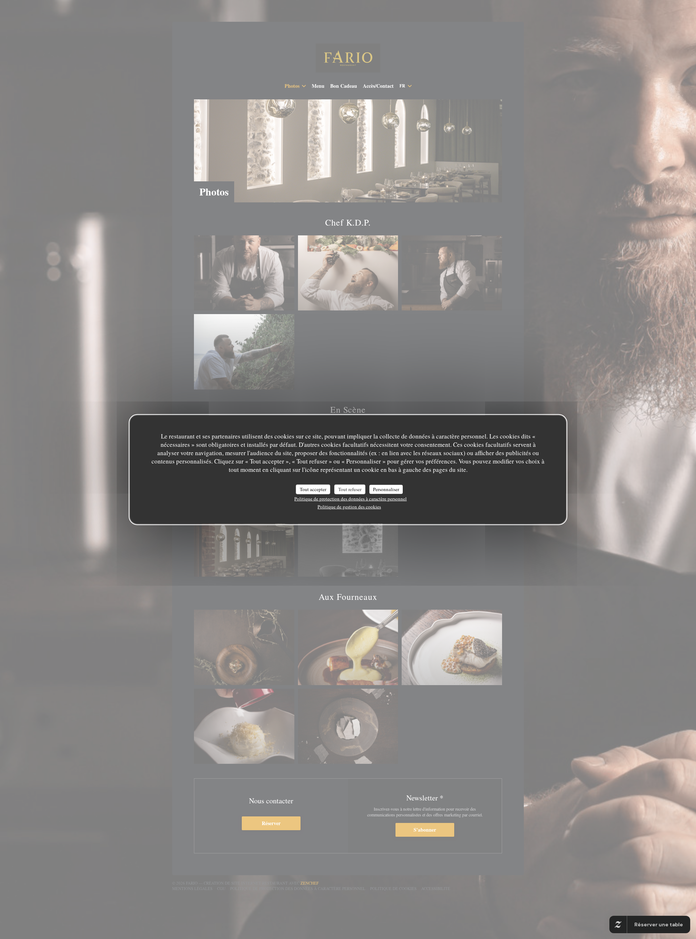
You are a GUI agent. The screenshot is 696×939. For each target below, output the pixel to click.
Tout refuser (349, 489)
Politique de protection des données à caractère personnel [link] (350, 498)
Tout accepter (313, 489)
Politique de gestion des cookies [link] (349, 506)
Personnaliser (386, 489)
